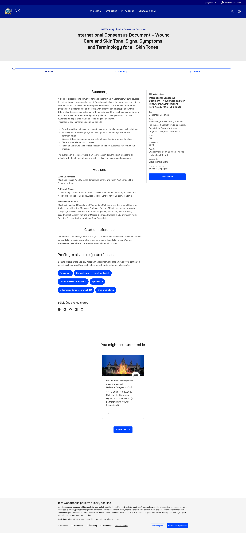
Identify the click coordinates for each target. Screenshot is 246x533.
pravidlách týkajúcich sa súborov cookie (103, 519)
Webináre (111, 11)
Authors (196, 71)
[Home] (13, 11)
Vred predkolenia (106, 290)
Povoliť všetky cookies (177, 526)
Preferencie (78, 526)
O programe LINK (211, 3)
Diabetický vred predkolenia (73, 281)
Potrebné (64, 526)
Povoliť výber (157, 526)
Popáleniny (65, 273)
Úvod (50, 71)
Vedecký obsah (148, 11)
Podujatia (95, 11)
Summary (122, 71)
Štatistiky (93, 526)
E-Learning (128, 11)
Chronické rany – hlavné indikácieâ (92, 273)
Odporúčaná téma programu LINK (76, 290)
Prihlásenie (167, 176)
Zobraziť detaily (121, 526)
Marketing (107, 526)
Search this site (123, 429)
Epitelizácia (97, 281)
